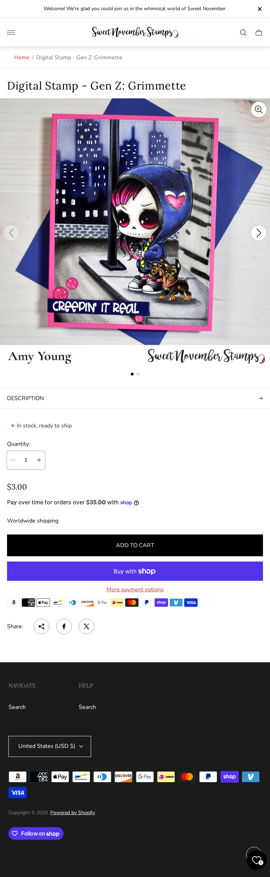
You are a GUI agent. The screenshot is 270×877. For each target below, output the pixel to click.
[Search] (243, 32)
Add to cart (135, 545)
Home (22, 57)
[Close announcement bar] (259, 9)
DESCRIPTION (25, 398)
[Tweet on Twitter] (86, 626)
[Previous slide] (11, 233)
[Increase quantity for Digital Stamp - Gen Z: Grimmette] (39, 460)
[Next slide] (258, 233)
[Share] (41, 626)
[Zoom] (258, 109)
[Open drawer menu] (11, 32)
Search (17, 707)
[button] (132, 374)
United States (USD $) (46, 746)
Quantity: (18, 444)
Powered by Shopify (72, 812)
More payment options (135, 589)
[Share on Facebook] (64, 626)
